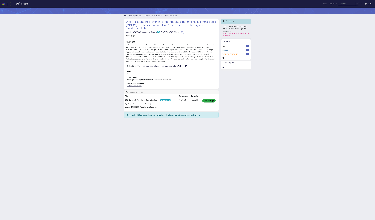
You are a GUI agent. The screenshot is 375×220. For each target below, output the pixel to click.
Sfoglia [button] (331, 4)
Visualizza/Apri (209, 101)
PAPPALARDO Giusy (170, 32)
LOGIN (370, 4)
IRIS (125, 16)
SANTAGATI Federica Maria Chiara (141, 32)
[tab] (186, 66)
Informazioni (229, 21)
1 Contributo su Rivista (152, 16)
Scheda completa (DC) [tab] (172, 66)
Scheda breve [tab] (133, 66)
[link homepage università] (22, 3)
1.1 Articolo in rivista (170, 16)
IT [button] (361, 4)
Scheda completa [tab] (151, 66)
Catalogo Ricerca (135, 16)
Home (325, 4)
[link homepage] (7, 3)
